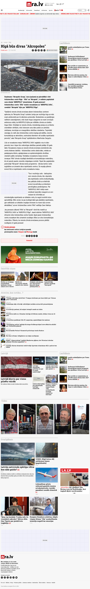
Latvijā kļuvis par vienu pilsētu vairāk (13, 380)
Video (4, 400)
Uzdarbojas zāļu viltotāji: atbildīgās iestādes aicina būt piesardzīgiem (29, 304)
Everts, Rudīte (49, 5)
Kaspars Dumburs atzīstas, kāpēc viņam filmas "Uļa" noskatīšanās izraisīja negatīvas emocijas (51, 389)
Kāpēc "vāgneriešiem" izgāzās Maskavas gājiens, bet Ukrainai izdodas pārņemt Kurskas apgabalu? (29, 341)
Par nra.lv (3, 582)
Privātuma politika (18, 582)
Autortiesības (35, 582)
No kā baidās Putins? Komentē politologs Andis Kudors (25, 330)
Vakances (48, 582)
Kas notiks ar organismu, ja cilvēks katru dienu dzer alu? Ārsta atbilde (78, 67)
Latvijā (5, 42)
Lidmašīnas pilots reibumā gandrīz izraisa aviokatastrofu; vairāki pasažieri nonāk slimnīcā (46, 487)
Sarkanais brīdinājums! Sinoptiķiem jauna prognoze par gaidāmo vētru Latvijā (78, 58)
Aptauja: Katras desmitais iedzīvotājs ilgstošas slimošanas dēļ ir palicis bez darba (31, 346)
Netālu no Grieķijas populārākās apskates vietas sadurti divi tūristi (7, 284)
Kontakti (53, 582)
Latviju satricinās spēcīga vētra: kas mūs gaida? (52, 367)
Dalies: (23, 236)
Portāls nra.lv (4, 50)
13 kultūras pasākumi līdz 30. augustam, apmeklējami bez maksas (28, 320)
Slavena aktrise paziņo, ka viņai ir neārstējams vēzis (77, 76)
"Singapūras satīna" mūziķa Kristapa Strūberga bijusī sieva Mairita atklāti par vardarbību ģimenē (31, 325)
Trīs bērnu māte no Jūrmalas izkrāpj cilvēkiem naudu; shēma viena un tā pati (30, 314)
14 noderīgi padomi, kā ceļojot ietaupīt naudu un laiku (24, 309)
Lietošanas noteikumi (27, 582)
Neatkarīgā (21, 10)
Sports (50, 10)
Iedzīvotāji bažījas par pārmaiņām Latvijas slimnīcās (39, 386)
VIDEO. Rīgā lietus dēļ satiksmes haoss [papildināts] (45, 461)
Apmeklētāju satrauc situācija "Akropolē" (49, 283)
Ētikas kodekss (42, 582)
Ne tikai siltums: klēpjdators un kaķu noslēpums (22, 336)
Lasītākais (65, 43)
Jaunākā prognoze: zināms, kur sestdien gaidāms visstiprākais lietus (78, 85)
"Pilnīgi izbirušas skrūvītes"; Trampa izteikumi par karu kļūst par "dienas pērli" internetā (31, 298)
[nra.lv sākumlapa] (35, 4)
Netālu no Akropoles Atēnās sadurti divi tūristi (21, 283)
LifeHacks (44, 10)
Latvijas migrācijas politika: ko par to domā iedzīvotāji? (38, 369)
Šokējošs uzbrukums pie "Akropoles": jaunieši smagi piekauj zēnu (36, 284)
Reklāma (7, 582)
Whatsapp (29, 232)
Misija (11, 582)
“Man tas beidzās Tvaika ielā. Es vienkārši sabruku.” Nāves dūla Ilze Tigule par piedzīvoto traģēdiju (14, 520)
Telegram (21, 232)
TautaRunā (37, 10)
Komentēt (29, 240)
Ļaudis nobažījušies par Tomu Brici (78, 48)
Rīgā (10, 42)
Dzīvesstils (29, 10)
